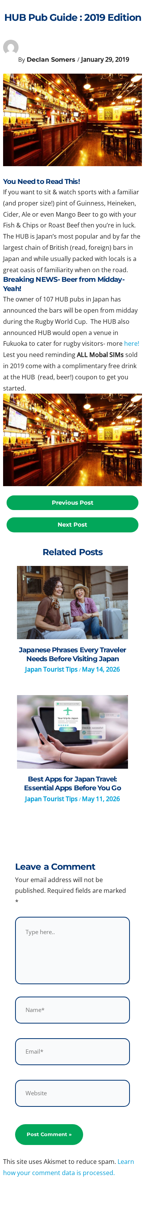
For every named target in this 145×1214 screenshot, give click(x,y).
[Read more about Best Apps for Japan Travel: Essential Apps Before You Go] (72, 732)
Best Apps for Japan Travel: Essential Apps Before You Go (72, 783)
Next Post (72, 524)
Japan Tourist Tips (51, 669)
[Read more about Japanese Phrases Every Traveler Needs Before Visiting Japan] (72, 603)
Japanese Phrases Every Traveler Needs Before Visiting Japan (72, 654)
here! (131, 343)
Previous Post (73, 502)
